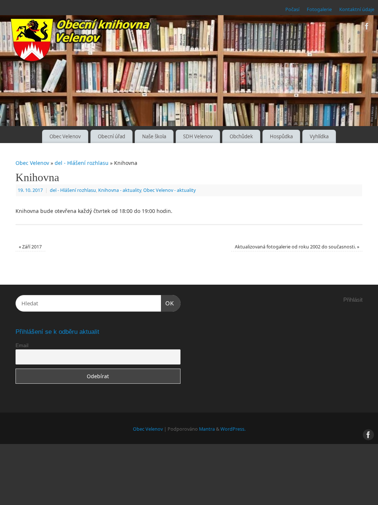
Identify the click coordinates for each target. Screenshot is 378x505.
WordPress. (232, 429)
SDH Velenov (198, 136)
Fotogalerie (319, 9)
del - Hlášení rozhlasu (82, 162)
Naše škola (154, 136)
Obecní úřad (111, 136)
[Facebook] (366, 27)
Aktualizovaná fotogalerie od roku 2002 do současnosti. (297, 247)
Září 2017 (30, 247)
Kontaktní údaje (356, 9)
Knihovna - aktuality (119, 190)
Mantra (207, 429)
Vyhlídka (319, 136)
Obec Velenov (65, 136)
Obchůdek (241, 136)
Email (22, 345)
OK (167, 303)
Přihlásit (352, 299)
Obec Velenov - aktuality (169, 190)
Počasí (292, 9)
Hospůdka (281, 136)
